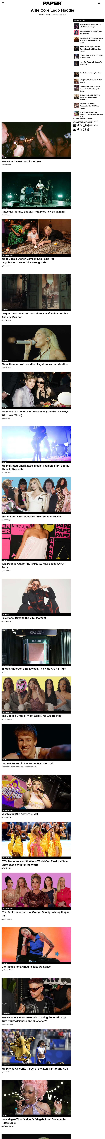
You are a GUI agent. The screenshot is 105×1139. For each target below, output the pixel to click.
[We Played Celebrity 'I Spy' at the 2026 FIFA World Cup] (36, 1046)
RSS (86, 121)
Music (5, 158)
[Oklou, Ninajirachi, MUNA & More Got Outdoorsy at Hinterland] (76, 96)
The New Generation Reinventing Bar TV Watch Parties (89, 106)
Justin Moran (45, 14)
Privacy (90, 121)
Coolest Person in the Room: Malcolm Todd (28, 763)
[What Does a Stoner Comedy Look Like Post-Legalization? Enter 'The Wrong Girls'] (36, 236)
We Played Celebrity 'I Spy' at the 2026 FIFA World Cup (35, 1068)
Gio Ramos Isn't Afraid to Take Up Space (26, 966)
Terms (96, 121)
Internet (6, 614)
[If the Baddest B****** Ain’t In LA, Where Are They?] (76, 26)
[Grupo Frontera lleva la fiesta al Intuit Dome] (76, 56)
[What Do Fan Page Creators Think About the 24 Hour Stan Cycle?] (76, 48)
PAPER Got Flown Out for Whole (21, 161)
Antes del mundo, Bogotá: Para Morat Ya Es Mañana (33, 211)
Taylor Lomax (7, 266)
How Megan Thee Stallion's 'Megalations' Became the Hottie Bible (34, 1121)
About (75, 121)
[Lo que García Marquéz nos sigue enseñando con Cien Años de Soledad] (36, 291)
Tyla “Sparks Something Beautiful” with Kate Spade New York (91, 114)
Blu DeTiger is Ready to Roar (90, 73)
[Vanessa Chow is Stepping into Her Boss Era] (76, 32)
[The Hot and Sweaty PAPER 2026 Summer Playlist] (36, 494)
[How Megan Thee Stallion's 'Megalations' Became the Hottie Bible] (36, 1097)
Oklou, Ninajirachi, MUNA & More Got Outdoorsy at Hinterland (90, 97)
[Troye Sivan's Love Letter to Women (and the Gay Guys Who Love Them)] (36, 389)
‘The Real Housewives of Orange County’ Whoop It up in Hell (36, 914)
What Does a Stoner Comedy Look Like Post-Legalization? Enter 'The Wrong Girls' (29, 260)
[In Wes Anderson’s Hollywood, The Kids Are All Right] (36, 646)
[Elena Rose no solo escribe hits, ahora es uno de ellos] (36, 342)
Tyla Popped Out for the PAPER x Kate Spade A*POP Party (33, 565)
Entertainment (8, 255)
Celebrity (6, 1014)
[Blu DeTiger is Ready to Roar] (76, 74)
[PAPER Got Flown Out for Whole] (36, 139)
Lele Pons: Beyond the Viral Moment (24, 618)
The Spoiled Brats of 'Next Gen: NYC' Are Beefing (31, 715)
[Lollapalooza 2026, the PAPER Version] (76, 81)
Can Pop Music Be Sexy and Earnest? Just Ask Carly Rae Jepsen (90, 89)
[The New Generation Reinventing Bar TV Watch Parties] (76, 105)
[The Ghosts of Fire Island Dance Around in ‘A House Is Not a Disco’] (76, 39)
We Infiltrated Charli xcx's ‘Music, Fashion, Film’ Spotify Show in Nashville (35, 467)
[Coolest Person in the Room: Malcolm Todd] (36, 741)
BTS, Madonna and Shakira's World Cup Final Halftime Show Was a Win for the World (35, 863)
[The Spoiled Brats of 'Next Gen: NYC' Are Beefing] (36, 693)
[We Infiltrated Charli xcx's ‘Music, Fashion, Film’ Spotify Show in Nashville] (36, 443)
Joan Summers (7, 719)
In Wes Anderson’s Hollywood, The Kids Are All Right (34, 668)
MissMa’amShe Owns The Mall (20, 814)
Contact (81, 121)
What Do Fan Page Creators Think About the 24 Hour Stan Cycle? (90, 49)
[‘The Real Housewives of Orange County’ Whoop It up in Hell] (36, 890)
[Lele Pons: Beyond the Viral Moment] (36, 596)
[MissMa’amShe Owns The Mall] (36, 792)
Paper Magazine (8, 1024)
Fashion (5, 560)
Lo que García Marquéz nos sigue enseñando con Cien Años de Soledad (35, 315)
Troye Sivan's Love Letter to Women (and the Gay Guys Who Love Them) (35, 413)
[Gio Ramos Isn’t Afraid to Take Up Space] (36, 944)
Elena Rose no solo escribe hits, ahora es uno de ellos (35, 364)
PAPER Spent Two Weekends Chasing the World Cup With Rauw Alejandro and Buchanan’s (34, 1019)
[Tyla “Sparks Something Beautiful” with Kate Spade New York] (76, 113)
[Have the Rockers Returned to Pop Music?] (76, 63)
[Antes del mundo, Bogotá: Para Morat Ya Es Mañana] (36, 189)
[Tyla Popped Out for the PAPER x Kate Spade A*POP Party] (36, 541)
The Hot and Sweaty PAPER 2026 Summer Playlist (32, 516)
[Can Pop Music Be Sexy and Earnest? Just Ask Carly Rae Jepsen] (76, 88)
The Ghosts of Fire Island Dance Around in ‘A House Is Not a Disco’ (91, 40)
